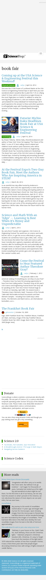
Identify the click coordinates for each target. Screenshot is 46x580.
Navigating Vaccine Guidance (14, 449)
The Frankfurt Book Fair (18, 308)
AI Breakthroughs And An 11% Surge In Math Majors (23, 447)
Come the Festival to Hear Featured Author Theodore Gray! (32, 265)
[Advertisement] (23, 27)
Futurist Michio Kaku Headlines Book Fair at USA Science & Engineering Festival (31, 125)
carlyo (22, 85)
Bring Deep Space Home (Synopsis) (15, 479)
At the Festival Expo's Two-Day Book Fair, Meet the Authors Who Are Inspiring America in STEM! (23, 174)
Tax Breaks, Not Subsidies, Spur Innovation (19, 445)
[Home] (14, 57)
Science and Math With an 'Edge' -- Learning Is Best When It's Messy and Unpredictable (19, 219)
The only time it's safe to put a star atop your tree (20, 527)
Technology (6, 137)
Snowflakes (6, 503)
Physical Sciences (8, 85)
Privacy (36, 561)
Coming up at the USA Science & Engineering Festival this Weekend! (22, 78)
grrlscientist (9, 312)
